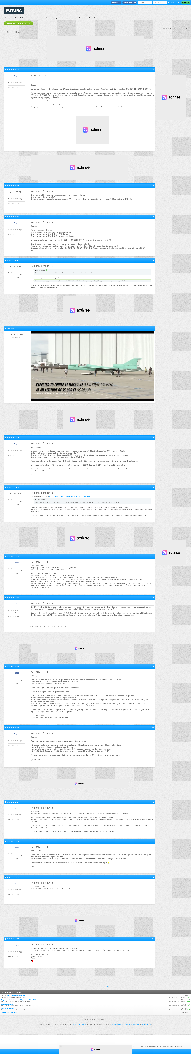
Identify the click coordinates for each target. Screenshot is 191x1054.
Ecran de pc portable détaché (87, 986)
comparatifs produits (79, 1024)
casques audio (135, 1024)
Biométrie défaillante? (8, 1008)
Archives (135, 1046)
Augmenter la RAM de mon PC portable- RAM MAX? (18, 1000)
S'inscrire (116, 3)
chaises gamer (146, 1024)
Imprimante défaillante (9, 1012)
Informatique (65, 18)
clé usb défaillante (7, 1004)
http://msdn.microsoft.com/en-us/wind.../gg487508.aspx (70, 496)
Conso (141, 1046)
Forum (11, 18)
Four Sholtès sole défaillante (16, 996)
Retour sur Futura (129, 2)
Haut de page (178, 1046)
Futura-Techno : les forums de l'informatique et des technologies (36, 18)
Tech (52, 1024)
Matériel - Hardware (78, 18)
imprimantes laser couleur (121, 1024)
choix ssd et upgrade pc (106, 986)
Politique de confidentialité (165, 1046)
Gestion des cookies (150, 1046)
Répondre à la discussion (18, 23)
